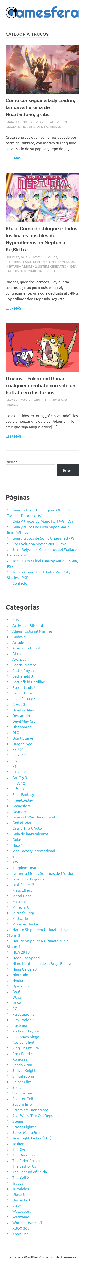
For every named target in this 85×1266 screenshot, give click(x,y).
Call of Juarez (23, 698)
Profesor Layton (25, 1030)
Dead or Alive (23, 709)
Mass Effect (22, 890)
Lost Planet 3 (23, 884)
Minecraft (20, 907)
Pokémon (60, 400)
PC (46, 126)
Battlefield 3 (22, 676)
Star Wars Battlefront (30, 1109)
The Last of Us (24, 1166)
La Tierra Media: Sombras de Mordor (42, 873)
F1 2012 (19, 771)
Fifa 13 (18, 788)
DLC (15, 732)
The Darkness (23, 1154)
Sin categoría (23, 1076)
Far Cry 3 (19, 777)
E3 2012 (19, 754)
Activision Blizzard (27, 625)
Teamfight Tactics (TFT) (31, 1138)
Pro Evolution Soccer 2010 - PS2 (39, 543)
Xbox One (20, 1233)
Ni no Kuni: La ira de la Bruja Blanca (41, 963)
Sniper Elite (22, 1081)
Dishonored (22, 726)
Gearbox (19, 811)
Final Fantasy (23, 794)
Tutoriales (20, 1188)
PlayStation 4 (23, 1019)
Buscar (11, 461)
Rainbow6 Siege (25, 1036)
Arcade (18, 642)
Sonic (16, 1087)
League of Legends (28, 878)
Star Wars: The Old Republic (35, 1115)
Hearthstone (32, 126)
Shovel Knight (24, 1070)
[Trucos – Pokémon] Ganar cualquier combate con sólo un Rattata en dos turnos (40, 385)
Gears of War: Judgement (33, 816)
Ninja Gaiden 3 (24, 969)
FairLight (40, 400)
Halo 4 (17, 845)
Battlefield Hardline (28, 681)
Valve (17, 1205)
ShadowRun (22, 1064)
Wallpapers (21, 1211)
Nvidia (17, 980)
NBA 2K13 (21, 952)
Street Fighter (24, 1126)
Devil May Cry (23, 721)
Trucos (55, 126)
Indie (16, 856)
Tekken (18, 1143)
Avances (19, 659)
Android (19, 636)
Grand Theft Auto (27, 828)
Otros (17, 997)
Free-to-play (22, 800)
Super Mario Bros (26, 1132)
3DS (15, 619)
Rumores (19, 1059)
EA (14, 760)
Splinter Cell (22, 1098)
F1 (14, 766)
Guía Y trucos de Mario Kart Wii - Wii (42, 521)
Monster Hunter (25, 923)
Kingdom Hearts (25, 867)
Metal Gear (21, 895)
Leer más (13, 158)
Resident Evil (23, 1042)
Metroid (19, 901)
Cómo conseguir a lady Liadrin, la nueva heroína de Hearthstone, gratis (40, 107)
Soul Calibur (22, 1092)
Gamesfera (21, 805)
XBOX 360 (21, 1228)
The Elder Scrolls (26, 1160)
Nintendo (20, 974)
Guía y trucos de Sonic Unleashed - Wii (44, 538)
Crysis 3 (18, 704)
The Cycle (20, 1149)
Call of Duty (22, 693)
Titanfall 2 (20, 1177)
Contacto (19, 583)
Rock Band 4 (22, 1053)
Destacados (21, 715)
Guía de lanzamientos (30, 833)
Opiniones (20, 985)
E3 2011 (19, 749)
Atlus (16, 653)
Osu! (16, 991)
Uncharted (21, 1199)
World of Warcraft (27, 1222)
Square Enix (22, 1104)
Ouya (16, 1002)
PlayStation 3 (23, 1014)
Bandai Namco (24, 664)
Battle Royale (23, 670)
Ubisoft (18, 1194)
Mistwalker (21, 918)
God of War (21, 822)
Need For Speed (26, 957)
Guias (52, 257)
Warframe (20, 1216)
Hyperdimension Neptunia (27, 262)
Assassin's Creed (26, 647)
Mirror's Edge (23, 912)
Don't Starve (22, 738)
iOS (15, 861)
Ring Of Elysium (25, 1047)
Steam (17, 1121)
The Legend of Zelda (29, 1171)
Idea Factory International (33, 850)
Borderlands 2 (24, 687)
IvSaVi (39, 122)
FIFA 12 (18, 783)
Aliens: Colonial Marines (32, 631)
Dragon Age (22, 743)
